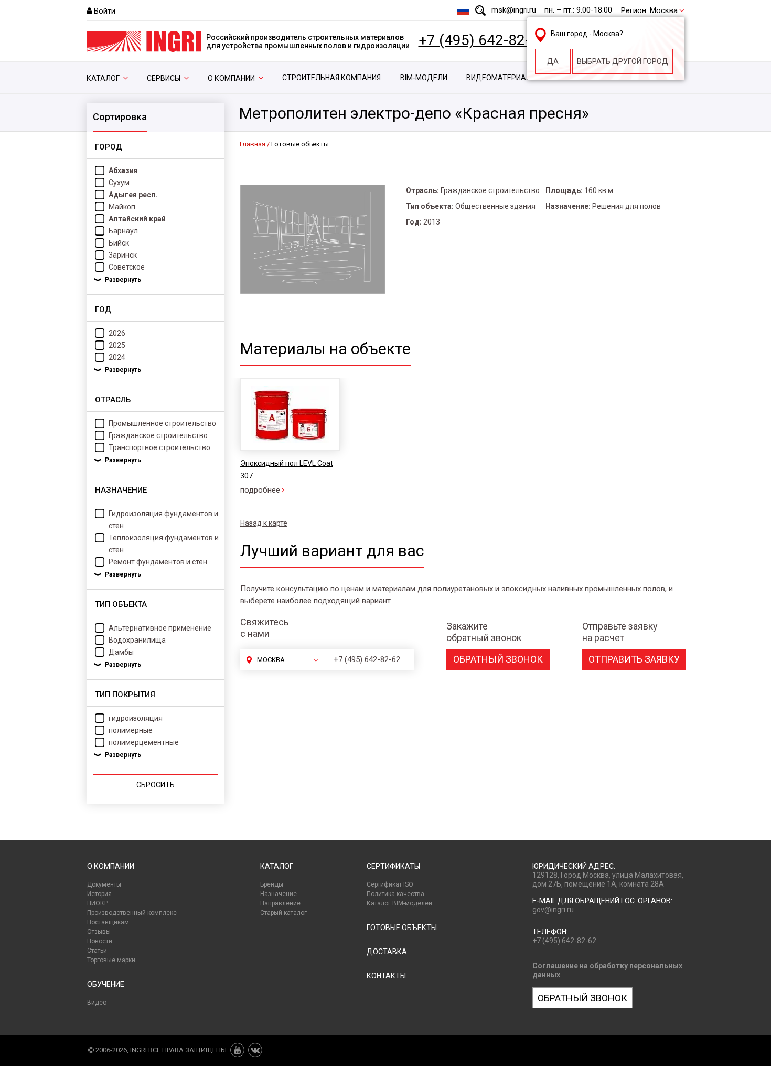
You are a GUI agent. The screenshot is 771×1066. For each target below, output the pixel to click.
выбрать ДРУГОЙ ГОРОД (622, 61)
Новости (99, 941)
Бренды (271, 884)
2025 (117, 345)
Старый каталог (283, 912)
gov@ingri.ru (553, 909)
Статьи (97, 950)
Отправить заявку (634, 659)
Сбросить (155, 785)
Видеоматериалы (501, 77)
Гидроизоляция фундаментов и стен (163, 519)
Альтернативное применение (160, 628)
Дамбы (121, 652)
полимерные (131, 730)
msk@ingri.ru (513, 10)
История (99, 894)
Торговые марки (111, 960)
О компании (231, 78)
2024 (117, 357)
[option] (289, 437)
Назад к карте (263, 523)
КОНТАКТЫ (386, 976)
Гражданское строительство (158, 435)
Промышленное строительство (162, 423)
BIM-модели (423, 77)
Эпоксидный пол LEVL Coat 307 (286, 469)
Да (553, 61)
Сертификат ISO (390, 884)
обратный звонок (498, 659)
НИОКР (97, 903)
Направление (280, 903)
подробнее (260, 490)
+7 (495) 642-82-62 (483, 40)
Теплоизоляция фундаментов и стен (164, 544)
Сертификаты (393, 866)
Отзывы (99, 931)
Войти (104, 11)
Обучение (105, 984)
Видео (96, 1002)
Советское (127, 267)
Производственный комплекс (132, 912)
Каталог (103, 78)
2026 (117, 333)
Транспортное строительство (159, 447)
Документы (104, 884)
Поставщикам (108, 922)
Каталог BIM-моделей (399, 903)
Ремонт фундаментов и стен (158, 562)
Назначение (278, 894)
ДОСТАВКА (387, 951)
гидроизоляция (136, 718)
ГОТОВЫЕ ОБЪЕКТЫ (402, 927)
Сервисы (163, 78)
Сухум (119, 182)
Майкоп (122, 206)
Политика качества (395, 894)
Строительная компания (331, 77)
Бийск (119, 243)
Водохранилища (137, 640)
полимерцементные (144, 742)
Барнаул (123, 231)
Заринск (123, 255)
